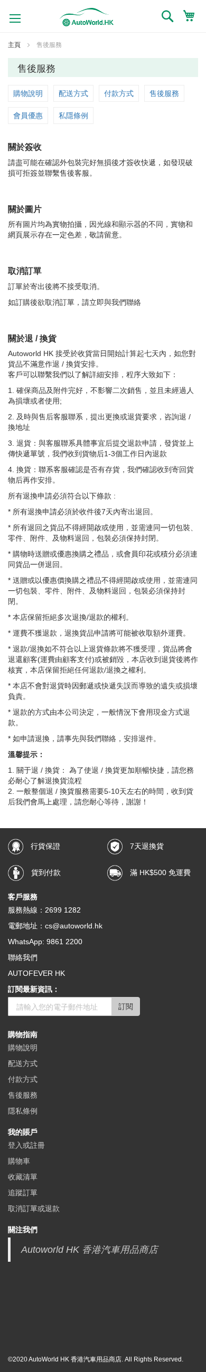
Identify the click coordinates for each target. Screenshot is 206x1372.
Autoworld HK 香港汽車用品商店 (89, 1249)
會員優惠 (28, 115)
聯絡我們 (23, 957)
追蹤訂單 (23, 1192)
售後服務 (164, 93)
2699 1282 (63, 910)
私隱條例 (73, 115)
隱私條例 (23, 1111)
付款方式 (119, 93)
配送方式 (73, 93)
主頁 (15, 45)
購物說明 (28, 93)
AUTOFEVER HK (36, 973)
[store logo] (86, 17)
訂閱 (125, 1006)
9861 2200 (64, 941)
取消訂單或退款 (34, 1208)
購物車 (19, 1161)
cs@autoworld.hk (73, 926)
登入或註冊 (26, 1145)
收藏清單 (23, 1177)
